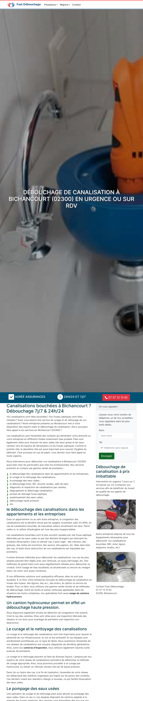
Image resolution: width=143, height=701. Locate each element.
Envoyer (106, 456)
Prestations (50, 4)
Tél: (101, 442)
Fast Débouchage (29, 4)
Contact (76, 4)
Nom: (101, 430)
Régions (64, 4)
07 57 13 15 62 (118, 397)
